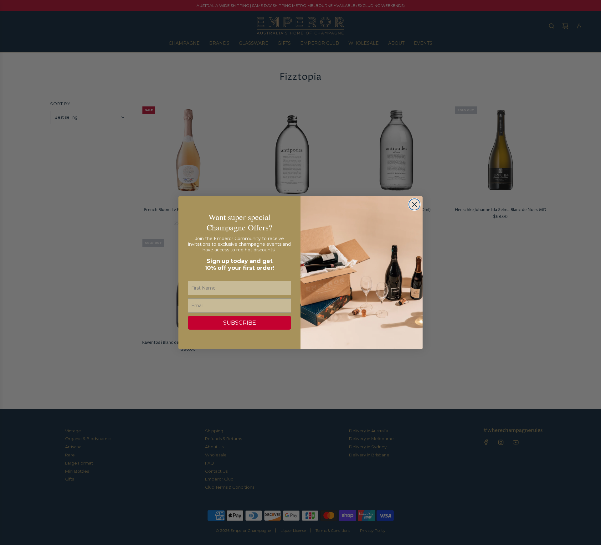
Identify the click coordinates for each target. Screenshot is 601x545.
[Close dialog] (414, 204)
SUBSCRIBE (239, 322)
